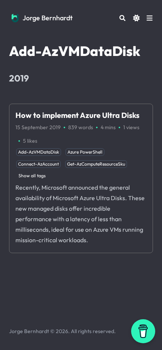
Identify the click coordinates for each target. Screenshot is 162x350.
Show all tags (32, 175)
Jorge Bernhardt (48, 18)
